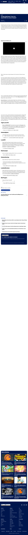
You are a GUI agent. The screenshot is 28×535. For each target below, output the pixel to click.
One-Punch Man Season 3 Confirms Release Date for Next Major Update (14, 226)
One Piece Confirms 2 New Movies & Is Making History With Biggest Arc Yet (8, 497)
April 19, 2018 (21, 137)
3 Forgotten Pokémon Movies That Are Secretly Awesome (7, 474)
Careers (14, 531)
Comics (9, 1)
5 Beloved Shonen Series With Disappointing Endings (11, 231)
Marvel (2, 511)
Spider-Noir (20, 511)
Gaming (17, 1)
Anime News (11, 520)
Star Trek (20, 523)
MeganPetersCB (20, 96)
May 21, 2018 (11, 148)
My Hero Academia (12, 525)
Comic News (2, 509)
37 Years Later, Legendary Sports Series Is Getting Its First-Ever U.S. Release (20, 486)
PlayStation (2, 524)
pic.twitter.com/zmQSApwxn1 (11, 146)
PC (1, 525)
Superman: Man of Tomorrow (13, 517)
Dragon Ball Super (4, 100)
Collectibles (10, 2)
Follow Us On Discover (5, 190)
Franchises (21, 519)
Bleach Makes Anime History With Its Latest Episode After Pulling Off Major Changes (14, 220)
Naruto (11, 524)
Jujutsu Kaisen (11, 523)
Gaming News (2, 520)
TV (14, 1)
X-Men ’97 (20, 512)
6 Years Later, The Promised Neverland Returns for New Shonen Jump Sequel (14, 229)
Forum (14, 2)
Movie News (11, 509)
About (11, 531)
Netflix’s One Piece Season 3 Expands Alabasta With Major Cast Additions (7, 486)
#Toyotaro (21, 125)
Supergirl (11, 511)
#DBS (17, 126)
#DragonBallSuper (11, 128)
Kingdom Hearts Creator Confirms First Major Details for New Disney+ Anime (13, 223)
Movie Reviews (12, 510)
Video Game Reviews (3, 521)
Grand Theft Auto (21, 525)
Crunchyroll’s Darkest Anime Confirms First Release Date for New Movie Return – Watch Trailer (7, 463)
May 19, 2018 (16, 130)
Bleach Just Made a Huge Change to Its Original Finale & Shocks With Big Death (20, 474)
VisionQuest (20, 517)
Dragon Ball (11, 521)
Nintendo (2, 522)
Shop (11, 528)
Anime (20, 1)
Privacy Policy (22, 242)
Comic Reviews (3, 510)
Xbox (1, 523)
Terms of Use (15, 242)
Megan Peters (3, 20)
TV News (20, 509)
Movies (12, 1)
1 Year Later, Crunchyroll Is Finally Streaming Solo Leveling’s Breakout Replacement (20, 497)
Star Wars (20, 522)
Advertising (7, 531)
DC (1, 512)
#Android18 (4, 146)
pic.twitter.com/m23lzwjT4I (15, 173)
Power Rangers (21, 524)
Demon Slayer (11, 522)
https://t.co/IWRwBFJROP (6, 125)
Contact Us (3, 531)
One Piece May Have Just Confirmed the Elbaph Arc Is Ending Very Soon (12, 195)
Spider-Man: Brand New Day (13, 512)
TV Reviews (20, 510)
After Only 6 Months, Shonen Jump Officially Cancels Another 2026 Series (20, 463)
